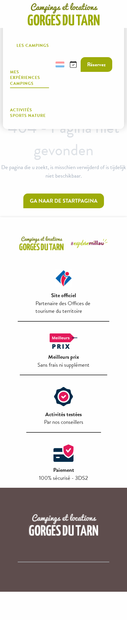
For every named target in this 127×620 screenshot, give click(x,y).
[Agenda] (73, 64)
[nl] (60, 64)
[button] (45, 64)
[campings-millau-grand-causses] (63, 14)
